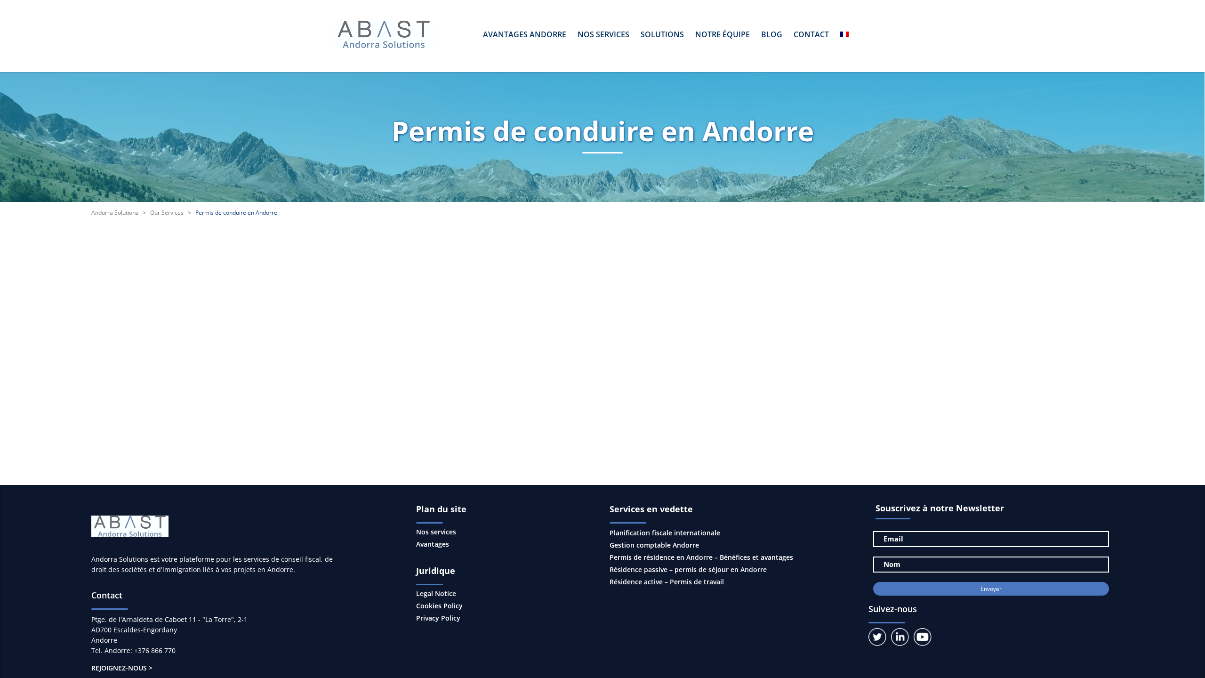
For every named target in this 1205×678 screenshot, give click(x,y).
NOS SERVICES (603, 34)
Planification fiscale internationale (665, 532)
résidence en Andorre (240, 286)
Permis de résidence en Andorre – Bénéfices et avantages (701, 557)
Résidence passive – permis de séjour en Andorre (688, 569)
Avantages (432, 544)
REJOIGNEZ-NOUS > (122, 667)
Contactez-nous (642, 349)
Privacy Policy (438, 618)
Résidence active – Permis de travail (667, 581)
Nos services (436, 532)
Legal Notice (436, 593)
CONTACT (811, 34)
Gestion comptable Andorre (654, 545)
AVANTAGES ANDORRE (524, 34)
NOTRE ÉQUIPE (722, 34)
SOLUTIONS (662, 34)
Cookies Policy (439, 606)
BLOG (771, 34)
